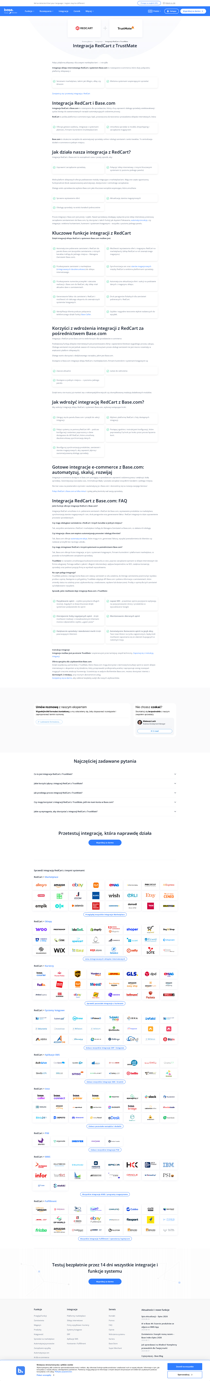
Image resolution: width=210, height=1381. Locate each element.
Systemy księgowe (55, 1010)
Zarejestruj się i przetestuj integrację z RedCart (71, 93)
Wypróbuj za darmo (192, 11)
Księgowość (38, 1334)
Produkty (37, 1329)
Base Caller (86, 314)
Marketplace (51, 876)
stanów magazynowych (141, 266)
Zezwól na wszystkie (185, 1367)
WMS (47, 1156)
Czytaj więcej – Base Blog (152, 1356)
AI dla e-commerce (41, 1357)
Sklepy (48, 921)
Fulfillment (51, 1201)
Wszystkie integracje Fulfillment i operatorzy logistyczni (105, 1239)
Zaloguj (173, 11)
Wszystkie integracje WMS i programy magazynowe (105, 1194)
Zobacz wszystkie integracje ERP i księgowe (105, 1048)
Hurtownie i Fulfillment (76, 1343)
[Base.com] (11, 11)
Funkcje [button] (28, 11)
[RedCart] (84, 28)
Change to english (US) (149, 3)
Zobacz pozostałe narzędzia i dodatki (105, 1126)
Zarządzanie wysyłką (42, 1348)
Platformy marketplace (76, 1316)
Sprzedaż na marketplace (44, 1339)
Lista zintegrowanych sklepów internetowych (105, 959)
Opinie (111, 1329)
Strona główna (87, 41)
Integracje (63, 11)
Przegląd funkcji (40, 1316)
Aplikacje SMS (52, 1054)
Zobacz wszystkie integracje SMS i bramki (105, 1082)
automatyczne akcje (139, 220)
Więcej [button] (89, 11)
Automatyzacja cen (41, 1352)
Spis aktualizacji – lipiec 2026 (154, 1316)
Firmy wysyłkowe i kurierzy (78, 1325)
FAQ (110, 1325)
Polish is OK (170, 3)
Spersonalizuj (183, 1374)
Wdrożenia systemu (117, 1334)
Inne (47, 1088)
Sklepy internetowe (75, 1320)
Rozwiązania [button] (45, 11)
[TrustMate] (125, 28)
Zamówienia (39, 1320)
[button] (154, 11)
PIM (47, 1133)
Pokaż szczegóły (44, 1375)
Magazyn (37, 1325)
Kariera (112, 1339)
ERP (68, 1334)
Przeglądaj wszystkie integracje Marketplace (105, 914)
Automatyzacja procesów (44, 1343)
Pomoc (111, 1320)
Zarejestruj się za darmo (62, 678)
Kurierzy (49, 965)
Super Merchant (115, 1348)
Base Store (113, 1343)
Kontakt (112, 1316)
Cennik (77, 11)
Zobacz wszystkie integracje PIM (105, 1150)
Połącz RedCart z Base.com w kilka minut (69, 491)
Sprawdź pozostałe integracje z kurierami (105, 1003)
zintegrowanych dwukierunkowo (71, 269)
